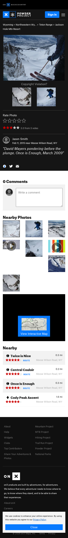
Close (34, 527)
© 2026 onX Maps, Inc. (24, 533)
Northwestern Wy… (26, 24)
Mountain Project (44, 426)
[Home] (19, 14)
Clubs (7, 442)
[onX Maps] (12, 479)
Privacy (51, 533)
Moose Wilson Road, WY (44, 142)
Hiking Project (42, 437)
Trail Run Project (44, 442)
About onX (9, 502)
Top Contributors (13, 448)
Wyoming (8, 24)
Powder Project (43, 448)
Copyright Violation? (34, 84)
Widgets (8, 437)
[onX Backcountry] (14, 5)
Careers (8, 508)
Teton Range (46, 24)
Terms (42, 533)
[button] (4, 166)
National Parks (43, 454)
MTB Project (42, 431)
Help (6, 431)
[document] (34, 522)
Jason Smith (20, 139)
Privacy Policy (39, 519)
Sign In (52, 14)
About (7, 426)
